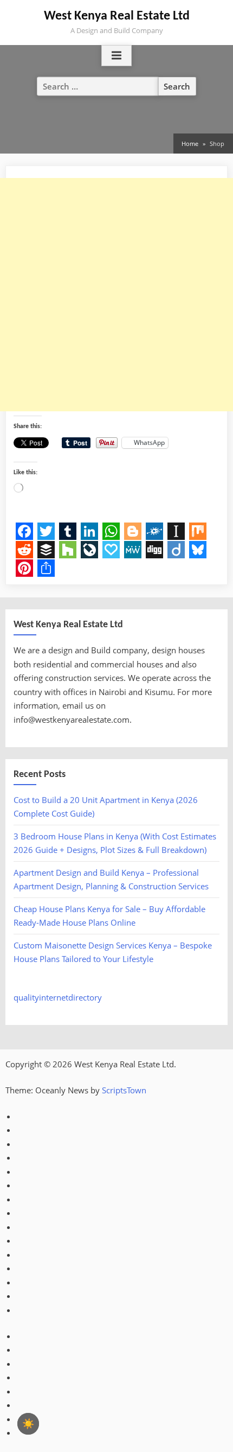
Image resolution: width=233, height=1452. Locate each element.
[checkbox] (28, 1424)
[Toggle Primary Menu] (116, 56)
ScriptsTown (124, 1090)
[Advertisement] (116, 294)
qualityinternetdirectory (58, 997)
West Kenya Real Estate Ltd (117, 16)
